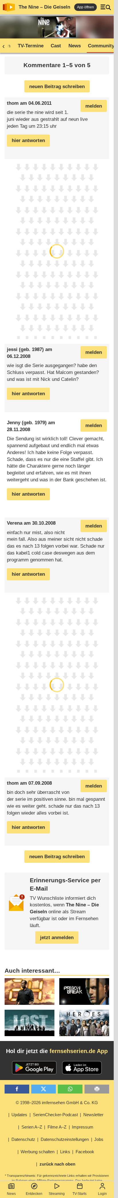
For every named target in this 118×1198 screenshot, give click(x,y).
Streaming (57, 1194)
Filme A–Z (57, 1127)
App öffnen (85, 7)
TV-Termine (31, 46)
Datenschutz (23, 1139)
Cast (56, 46)
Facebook (85, 1151)
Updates (19, 1114)
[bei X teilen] (43, 1089)
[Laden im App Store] (82, 1067)
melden (93, 106)
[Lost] (29, 1023)
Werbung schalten (37, 1151)
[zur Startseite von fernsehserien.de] (9, 7)
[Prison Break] (84, 991)
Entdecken (34, 1194)
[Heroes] (84, 1023)
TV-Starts (79, 1194)
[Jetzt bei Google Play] (34, 1067)
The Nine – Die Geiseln (44, 7)
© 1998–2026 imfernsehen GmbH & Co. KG (57, 1102)
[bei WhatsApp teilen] (70, 1089)
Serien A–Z (31, 1127)
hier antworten (28, 140)
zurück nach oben (57, 1164)
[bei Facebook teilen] (17, 1089)
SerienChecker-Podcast (55, 1114)
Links (65, 1151)
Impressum (82, 1127)
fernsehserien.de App (79, 1051)
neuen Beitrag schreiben (57, 86)
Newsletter (93, 1114)
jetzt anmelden (57, 937)
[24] (29, 991)
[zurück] (5, 46)
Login (102, 1194)
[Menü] (106, 7)
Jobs (98, 1139)
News (11, 1194)
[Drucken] (96, 1089)
